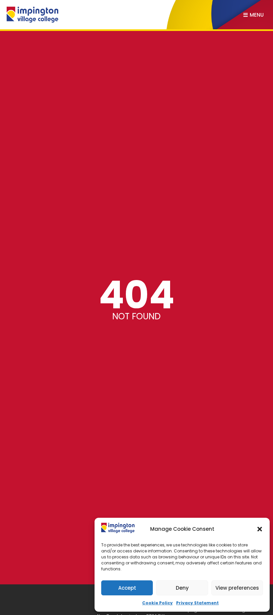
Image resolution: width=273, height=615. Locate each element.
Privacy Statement (197, 603)
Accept (127, 587)
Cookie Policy (157, 603)
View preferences (237, 587)
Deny (182, 587)
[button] (259, 529)
